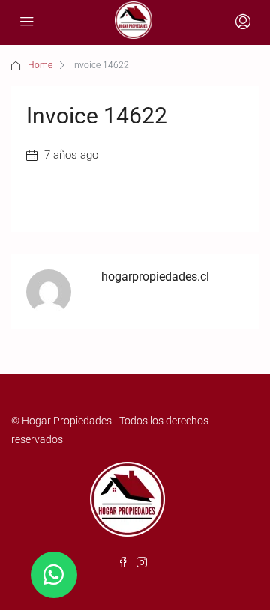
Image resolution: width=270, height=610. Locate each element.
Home (40, 65)
